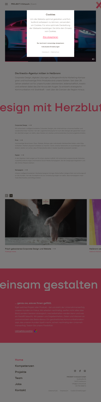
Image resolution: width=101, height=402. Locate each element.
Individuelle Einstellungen (51, 47)
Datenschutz (55, 52)
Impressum (45, 52)
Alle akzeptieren (50, 37)
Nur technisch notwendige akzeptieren (50, 43)
